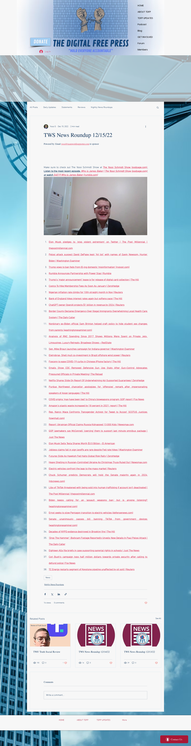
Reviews (81, 107)
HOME (141, 5)
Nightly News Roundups (101, 107)
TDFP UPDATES (144, 18)
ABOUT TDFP (144, 11)
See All (158, 618)
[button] (157, 107)
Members (143, 49)
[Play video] (95, 206)
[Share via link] (65, 594)
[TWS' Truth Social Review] (50, 635)
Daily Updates (49, 107)
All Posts (34, 107)
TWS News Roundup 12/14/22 (94, 651)
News (48, 578)
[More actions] (145, 126)
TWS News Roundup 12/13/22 (139, 651)
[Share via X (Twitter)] (52, 594)
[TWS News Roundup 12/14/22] (95, 635)
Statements (67, 107)
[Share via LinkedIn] (58, 594)
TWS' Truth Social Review (46, 651)
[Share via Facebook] (45, 594)
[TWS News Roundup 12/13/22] (141, 635)
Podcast (142, 24)
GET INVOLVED (144, 37)
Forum (141, 43)
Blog (140, 30)
